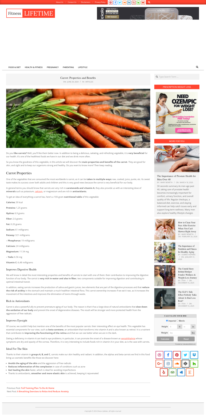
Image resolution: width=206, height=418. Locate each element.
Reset (186, 339)
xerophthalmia (128, 338)
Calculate (165, 339)
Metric (182, 320)
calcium (38, 191)
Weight (164, 332)
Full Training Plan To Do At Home (37, 388)
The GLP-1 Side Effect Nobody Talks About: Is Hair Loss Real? (187, 296)
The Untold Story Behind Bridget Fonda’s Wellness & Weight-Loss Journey (187, 273)
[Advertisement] (103, 43)
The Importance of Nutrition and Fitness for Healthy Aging (187, 248)
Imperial (172, 320)
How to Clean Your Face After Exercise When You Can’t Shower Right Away (187, 227)
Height (165, 326)
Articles (89, 81)
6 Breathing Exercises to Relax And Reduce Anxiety (43, 391)
